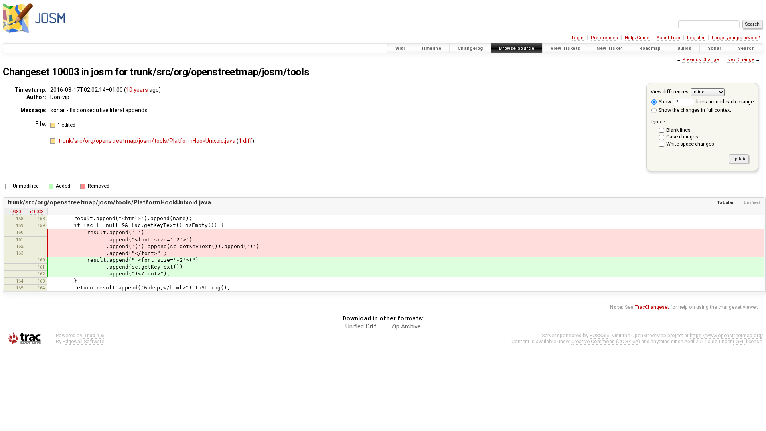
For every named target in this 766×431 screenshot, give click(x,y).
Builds (684, 48)
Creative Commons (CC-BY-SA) (605, 341)
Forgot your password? (736, 37)
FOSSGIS (599, 335)
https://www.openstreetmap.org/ (726, 335)
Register (696, 37)
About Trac (668, 37)
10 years (137, 90)
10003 (65, 72)
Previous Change (700, 59)
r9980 (15, 211)
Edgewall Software (83, 341)
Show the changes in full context (694, 110)
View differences (670, 92)
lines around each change (724, 102)
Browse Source (516, 48)
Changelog (470, 48)
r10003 (36, 211)
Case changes (682, 137)
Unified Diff (361, 326)
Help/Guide (637, 37)
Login (578, 37)
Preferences (604, 37)
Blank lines (678, 130)
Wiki (400, 48)
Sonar (715, 48)
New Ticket (609, 48)
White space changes (690, 144)
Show (664, 102)
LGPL (739, 341)
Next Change (740, 59)
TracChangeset (651, 307)
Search (746, 48)
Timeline (431, 48)
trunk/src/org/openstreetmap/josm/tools (219, 72)
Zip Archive (406, 326)
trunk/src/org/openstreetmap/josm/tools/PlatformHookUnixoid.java (147, 141)
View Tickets (565, 48)
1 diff (245, 141)
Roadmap (650, 48)
